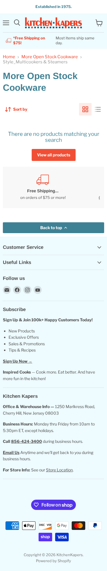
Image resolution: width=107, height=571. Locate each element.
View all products (53, 154)
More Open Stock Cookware (49, 57)
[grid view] (85, 109)
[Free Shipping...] (42, 187)
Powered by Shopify (53, 560)
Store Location (59, 469)
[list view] (98, 109)
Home (9, 57)
